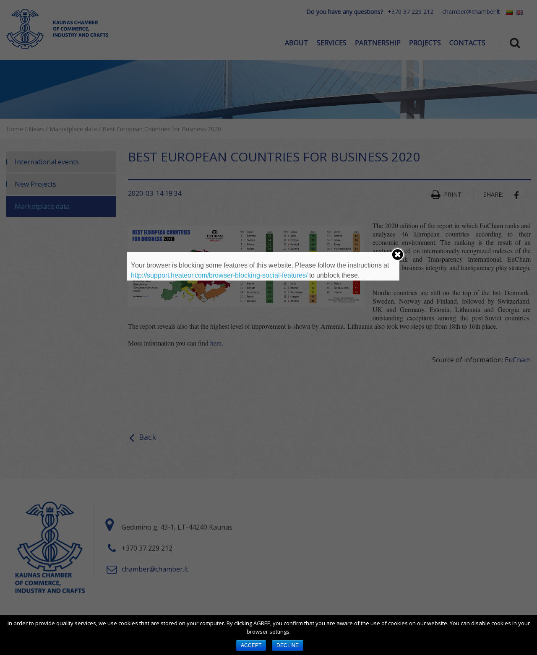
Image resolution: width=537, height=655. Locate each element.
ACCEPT (251, 645)
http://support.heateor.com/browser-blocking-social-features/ (219, 275)
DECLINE (287, 645)
